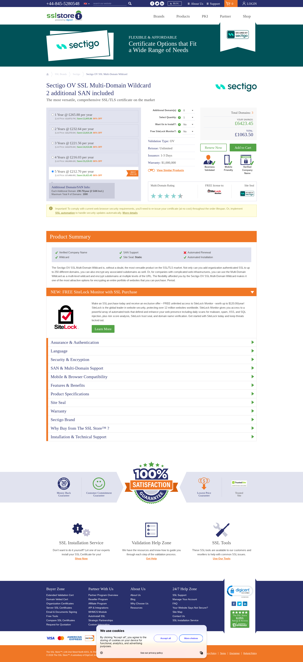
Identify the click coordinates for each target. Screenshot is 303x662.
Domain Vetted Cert (57, 599)
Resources (136, 607)
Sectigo (76, 74)
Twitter (157, 3)
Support (215, 3)
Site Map (177, 611)
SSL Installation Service (185, 620)
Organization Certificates (60, 603)
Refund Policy (250, 653)
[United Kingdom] (87, 3)
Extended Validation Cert (60, 595)
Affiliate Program (97, 603)
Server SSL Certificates (59, 607)
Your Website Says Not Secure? (190, 607)
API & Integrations (98, 607)
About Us (197, 3)
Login (252, 3)
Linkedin (162, 3)
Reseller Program (98, 599)
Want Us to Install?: (168, 125)
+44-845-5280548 (62, 3)
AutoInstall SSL (96, 616)
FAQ (175, 603)
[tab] (151, 292)
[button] (240, 591)
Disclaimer (235, 653)
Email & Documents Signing (61, 611)
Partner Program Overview (103, 595)
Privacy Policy (209, 653)
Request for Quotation (58, 624)
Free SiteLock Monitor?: (163, 131)
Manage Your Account (185, 599)
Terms (223, 653)
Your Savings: (245, 120)
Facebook (152, 3)
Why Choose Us (139, 603)
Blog (176, 3)
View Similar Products (170, 170)
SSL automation (65, 212)
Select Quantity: (170, 118)
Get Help (151, 558)
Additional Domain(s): (167, 111)
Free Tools (52, 616)
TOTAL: (249, 131)
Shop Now (81, 558)
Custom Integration (99, 624)
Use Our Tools (221, 558)
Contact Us (179, 616)
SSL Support (179, 595)
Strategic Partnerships (100, 620)
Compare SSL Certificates (60, 620)
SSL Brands (61, 74)
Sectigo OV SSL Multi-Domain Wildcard (106, 74)
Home (47, 74)
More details (130, 212)
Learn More (103, 329)
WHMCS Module (97, 611)
